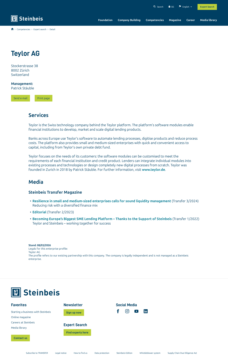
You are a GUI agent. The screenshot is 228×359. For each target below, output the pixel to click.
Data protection (102, 353)
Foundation (105, 20)
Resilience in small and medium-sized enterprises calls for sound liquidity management (101, 201)
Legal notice (60, 353)
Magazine (175, 20)
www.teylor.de (153, 170)
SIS (172, 7)
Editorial (39, 212)
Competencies (155, 20)
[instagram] (127, 312)
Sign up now (73, 312)
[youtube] (136, 312)
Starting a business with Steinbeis (31, 311)
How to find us (80, 353)
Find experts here (77, 332)
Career (190, 20)
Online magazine (21, 317)
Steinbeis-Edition (124, 353)
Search (160, 7)
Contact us (20, 338)
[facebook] (118, 312)
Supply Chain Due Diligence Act (182, 353)
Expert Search (207, 7)
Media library (208, 20)
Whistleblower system (150, 353)
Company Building (129, 20)
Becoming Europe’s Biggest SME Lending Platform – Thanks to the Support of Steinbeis (102, 219)
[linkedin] (146, 312)
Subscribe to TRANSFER (37, 353)
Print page (43, 98)
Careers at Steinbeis (23, 322)
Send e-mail (20, 98)
